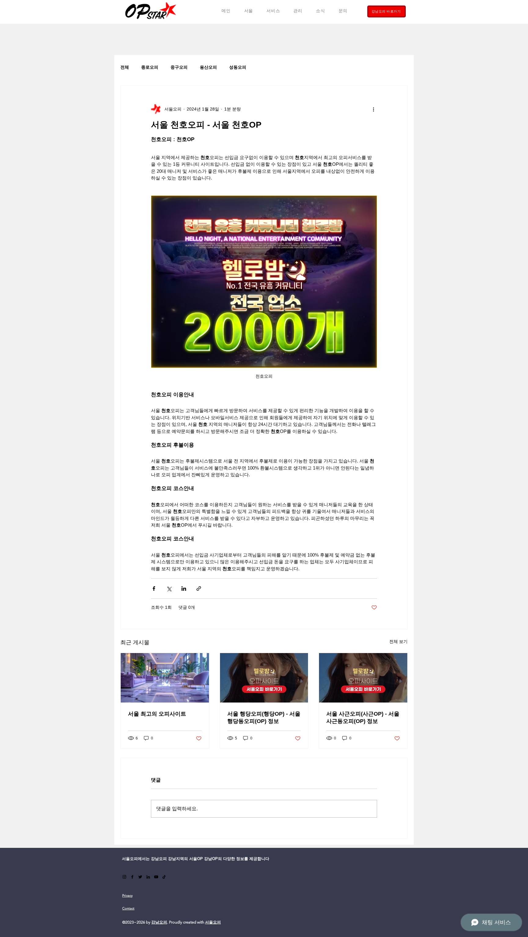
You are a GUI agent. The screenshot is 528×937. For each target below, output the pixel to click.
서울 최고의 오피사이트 (157, 714)
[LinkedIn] (148, 876)
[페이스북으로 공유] (154, 588)
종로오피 (149, 67)
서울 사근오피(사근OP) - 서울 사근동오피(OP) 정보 (362, 717)
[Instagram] (124, 876)
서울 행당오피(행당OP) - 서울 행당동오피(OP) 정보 (263, 717)
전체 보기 (398, 641)
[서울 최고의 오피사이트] (165, 678)
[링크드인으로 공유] (184, 588)
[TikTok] (164, 876)
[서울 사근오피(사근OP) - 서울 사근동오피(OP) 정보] (363, 678)
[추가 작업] (373, 109)
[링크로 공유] (199, 588)
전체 (124, 67)
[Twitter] (140, 876)
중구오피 (179, 67)
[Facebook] (132, 876)
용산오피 (208, 67)
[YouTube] (156, 876)
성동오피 (237, 67)
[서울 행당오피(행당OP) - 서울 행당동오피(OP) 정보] (264, 678)
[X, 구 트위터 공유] (169, 588)
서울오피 (213, 922)
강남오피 (159, 922)
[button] (273, 11)
